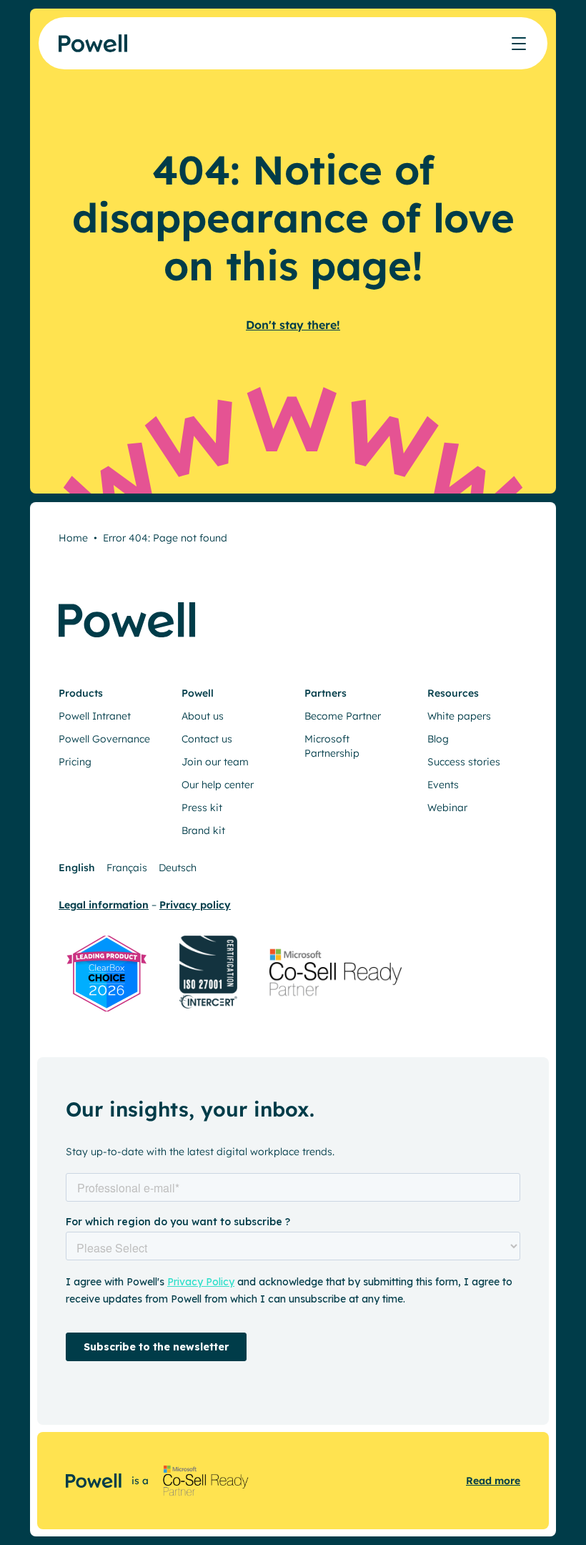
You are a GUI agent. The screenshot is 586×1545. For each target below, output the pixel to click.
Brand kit (203, 830)
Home (73, 537)
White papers (459, 716)
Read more (493, 1480)
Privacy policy (195, 904)
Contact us (207, 738)
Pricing (75, 761)
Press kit (202, 807)
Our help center (218, 784)
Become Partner (342, 716)
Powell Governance (104, 738)
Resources (453, 693)
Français (126, 867)
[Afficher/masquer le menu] (518, 43)
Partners (325, 693)
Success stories (463, 761)
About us (203, 716)
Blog (438, 738)
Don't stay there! (293, 325)
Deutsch (178, 867)
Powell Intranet (95, 716)
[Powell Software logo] (94, 43)
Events (443, 784)
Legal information (104, 904)
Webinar (447, 807)
